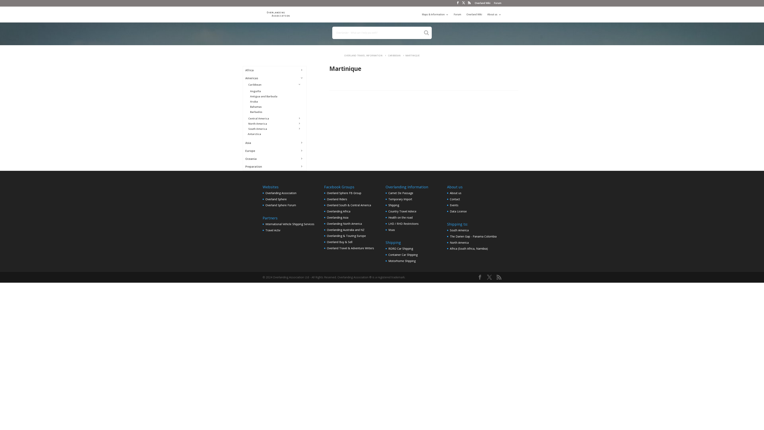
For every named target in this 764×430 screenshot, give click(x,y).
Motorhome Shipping (402, 261)
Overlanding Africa (338, 211)
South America (459, 230)
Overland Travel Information (363, 55)
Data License (458, 211)
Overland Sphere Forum (280, 205)
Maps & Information (433, 14)
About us (492, 14)
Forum (497, 3)
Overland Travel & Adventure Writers (350, 248)
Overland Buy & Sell (339, 242)
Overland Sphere (276, 199)
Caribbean (394, 55)
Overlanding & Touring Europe (346, 236)
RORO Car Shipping (400, 248)
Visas (391, 230)
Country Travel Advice (402, 211)
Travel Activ (272, 230)
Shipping (393, 205)
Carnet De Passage (400, 193)
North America (459, 242)
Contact (455, 199)
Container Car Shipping (403, 255)
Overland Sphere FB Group (344, 193)
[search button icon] (426, 32)
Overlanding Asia (337, 217)
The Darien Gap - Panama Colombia (473, 236)
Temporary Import (400, 199)
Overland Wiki (482, 3)
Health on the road (400, 217)
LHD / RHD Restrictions (403, 224)
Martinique (412, 55)
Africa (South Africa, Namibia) (469, 248)
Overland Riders (337, 199)
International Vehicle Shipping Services (289, 224)
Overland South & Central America (349, 205)
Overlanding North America (344, 224)
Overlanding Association (280, 193)
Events (454, 205)
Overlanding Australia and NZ (345, 230)
